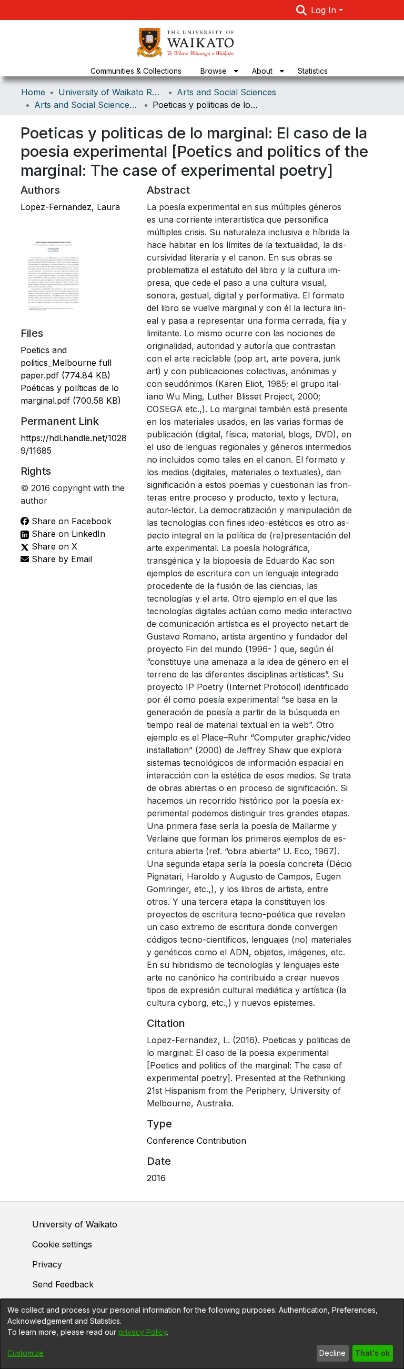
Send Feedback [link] (63, 1284)
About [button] (262, 70)
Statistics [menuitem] (313, 70)
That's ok (372, 1352)
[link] (66, 363)
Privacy (47, 1264)
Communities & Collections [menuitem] (135, 70)
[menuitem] (216, 70)
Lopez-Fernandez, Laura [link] (70, 207)
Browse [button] (213, 70)
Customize (25, 1352)
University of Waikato (74, 1224)
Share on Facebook (70, 521)
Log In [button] (325, 10)
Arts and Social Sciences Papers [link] (86, 104)
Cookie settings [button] (62, 1244)
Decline (332, 1352)
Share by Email (60, 559)
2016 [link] (156, 1178)
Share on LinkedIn (67, 533)
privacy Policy (142, 1331)
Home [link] (33, 92)
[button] (301, 10)
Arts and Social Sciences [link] (226, 92)
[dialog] (202, 1334)
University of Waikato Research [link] (111, 92)
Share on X (53, 546)
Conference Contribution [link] (196, 1140)
